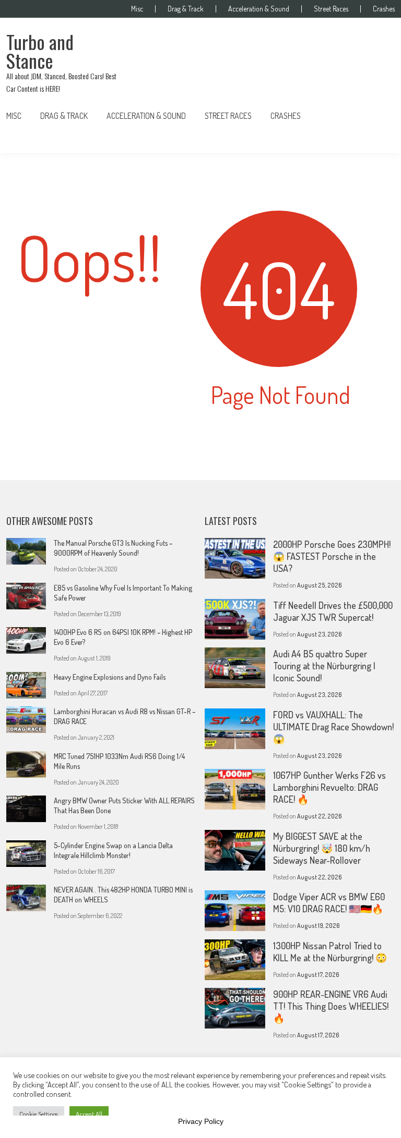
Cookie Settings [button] (38, 1114)
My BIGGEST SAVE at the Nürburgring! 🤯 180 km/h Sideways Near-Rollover (321, 848)
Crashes (384, 9)
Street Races (331, 9)
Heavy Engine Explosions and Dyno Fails (110, 676)
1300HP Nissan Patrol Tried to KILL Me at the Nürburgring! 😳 (330, 951)
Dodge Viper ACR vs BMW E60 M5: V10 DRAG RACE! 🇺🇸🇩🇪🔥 (329, 902)
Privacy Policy (200, 1121)
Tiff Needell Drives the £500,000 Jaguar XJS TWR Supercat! (333, 611)
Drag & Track (186, 9)
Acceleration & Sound (258, 9)
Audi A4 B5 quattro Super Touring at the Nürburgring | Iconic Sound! (324, 665)
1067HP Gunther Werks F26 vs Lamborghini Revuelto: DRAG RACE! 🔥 (329, 787)
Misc (137, 9)
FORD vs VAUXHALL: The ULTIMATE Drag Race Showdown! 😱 (333, 726)
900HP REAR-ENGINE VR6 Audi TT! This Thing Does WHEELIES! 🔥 (330, 1006)
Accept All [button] (89, 1114)
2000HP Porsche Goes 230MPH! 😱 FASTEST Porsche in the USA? (332, 556)
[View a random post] (378, 115)
